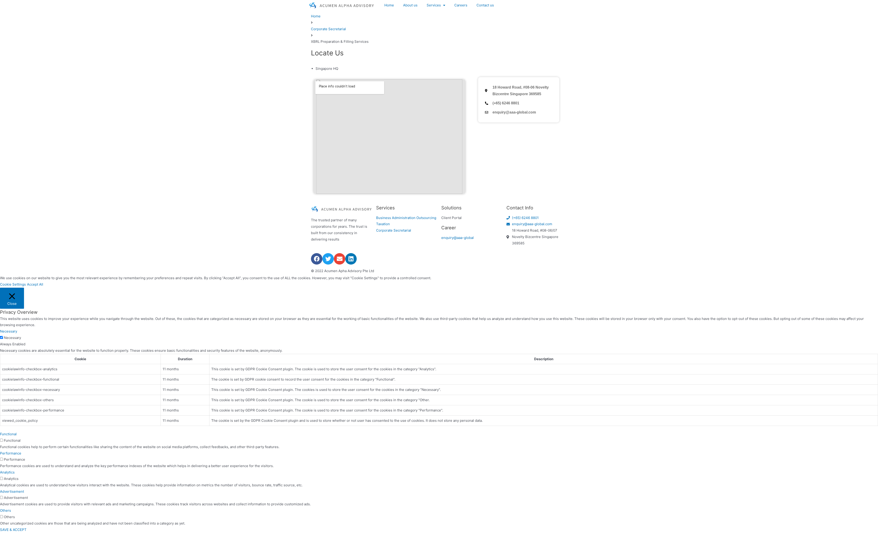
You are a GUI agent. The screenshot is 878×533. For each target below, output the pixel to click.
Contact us (485, 5)
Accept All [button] (35, 284)
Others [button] (5, 510)
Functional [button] (8, 434)
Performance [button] (10, 453)
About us (410, 5)
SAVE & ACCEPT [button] (13, 530)
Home (389, 5)
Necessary (12, 337)
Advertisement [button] (12, 491)
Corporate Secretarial (328, 29)
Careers (460, 5)
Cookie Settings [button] (13, 284)
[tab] (441, 68)
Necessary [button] (8, 331)
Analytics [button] (7, 472)
